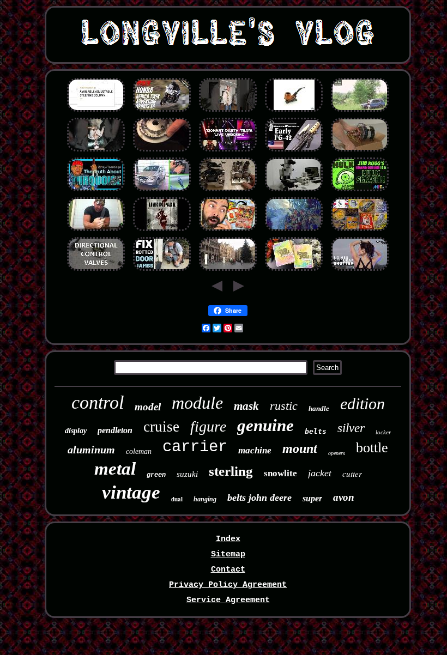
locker (383, 432)
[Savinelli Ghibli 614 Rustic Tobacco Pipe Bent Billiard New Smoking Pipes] (293, 111)
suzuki (187, 474)
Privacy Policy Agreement (228, 585)
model (148, 407)
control (97, 402)
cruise (161, 427)
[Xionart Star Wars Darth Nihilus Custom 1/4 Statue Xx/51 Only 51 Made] (227, 151)
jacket (319, 473)
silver (351, 428)
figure (208, 426)
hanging (205, 499)
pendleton (115, 430)
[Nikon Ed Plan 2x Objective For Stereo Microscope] (293, 191)
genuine (265, 425)
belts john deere (259, 497)
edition (362, 404)
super (312, 498)
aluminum (91, 450)
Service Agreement (228, 600)
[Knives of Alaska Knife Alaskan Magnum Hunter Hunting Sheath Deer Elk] (95, 230)
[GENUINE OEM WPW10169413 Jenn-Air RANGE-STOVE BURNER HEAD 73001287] (161, 151)
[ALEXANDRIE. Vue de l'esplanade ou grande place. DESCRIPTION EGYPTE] (227, 270)
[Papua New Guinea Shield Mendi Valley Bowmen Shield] (293, 230)
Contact (228, 569)
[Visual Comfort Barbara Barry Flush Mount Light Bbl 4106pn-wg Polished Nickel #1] (359, 270)
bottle (372, 448)
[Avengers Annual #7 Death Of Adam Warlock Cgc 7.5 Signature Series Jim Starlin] (359, 191)
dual (177, 499)
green (156, 475)
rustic (284, 406)
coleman (139, 451)
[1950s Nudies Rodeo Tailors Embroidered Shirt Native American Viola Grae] (227, 111)
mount (299, 448)
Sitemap (228, 554)
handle (319, 408)
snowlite (280, 473)
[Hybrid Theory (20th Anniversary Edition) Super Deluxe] (161, 230)
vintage (131, 492)
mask (246, 406)
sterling (231, 471)
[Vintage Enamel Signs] (359, 230)
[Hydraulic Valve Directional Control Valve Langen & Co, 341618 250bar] (95, 270)
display (76, 431)
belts (316, 431)
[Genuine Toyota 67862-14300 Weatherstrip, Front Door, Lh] (161, 270)
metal (115, 468)
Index (228, 539)
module (197, 403)
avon (343, 497)
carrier (194, 447)
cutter (352, 473)
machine (254, 450)
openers (336, 453)
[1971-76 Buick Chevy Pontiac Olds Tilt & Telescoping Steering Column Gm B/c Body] (95, 111)
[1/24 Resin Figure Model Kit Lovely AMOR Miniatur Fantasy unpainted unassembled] (293, 270)
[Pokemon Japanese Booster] (227, 230)
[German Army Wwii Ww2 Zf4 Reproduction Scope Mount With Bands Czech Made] (293, 151)
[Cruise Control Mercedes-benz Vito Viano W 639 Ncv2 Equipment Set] (161, 191)
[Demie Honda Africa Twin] (161, 111)
